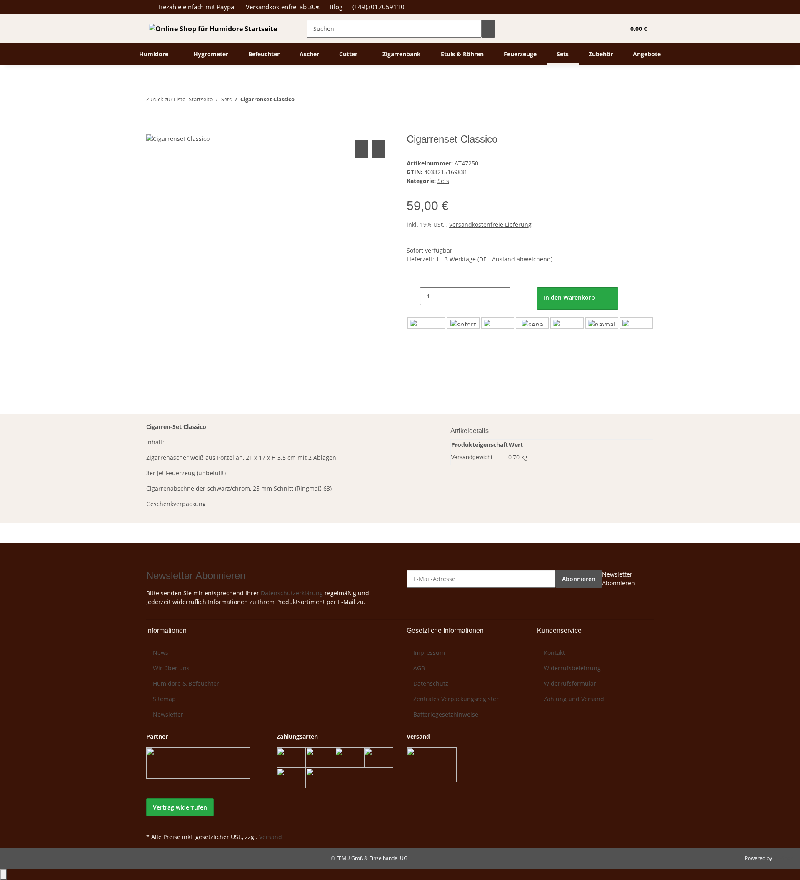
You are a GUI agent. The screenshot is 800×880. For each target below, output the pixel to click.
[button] (602, 28)
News (160, 653)
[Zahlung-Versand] (530, 323)
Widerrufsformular (570, 683)
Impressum (429, 653)
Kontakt (554, 653)
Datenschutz (430, 683)
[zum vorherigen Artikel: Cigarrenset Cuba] (301, 101)
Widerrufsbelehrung (572, 668)
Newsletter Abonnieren (618, 578)
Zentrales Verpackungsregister (456, 699)
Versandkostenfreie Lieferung (490, 224)
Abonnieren (578, 579)
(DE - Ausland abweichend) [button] (515, 259)
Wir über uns (171, 668)
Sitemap (164, 699)
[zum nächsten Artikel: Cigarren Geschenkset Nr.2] (316, 101)
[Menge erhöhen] (517, 296)
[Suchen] (488, 29)
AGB (419, 668)
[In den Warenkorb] (153, 128)
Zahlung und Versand (574, 699)
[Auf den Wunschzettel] (378, 149)
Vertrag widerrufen (180, 807)
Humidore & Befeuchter (186, 683)
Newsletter (168, 714)
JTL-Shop (783, 858)
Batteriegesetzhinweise (445, 714)
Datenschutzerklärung (292, 593)
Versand (270, 837)
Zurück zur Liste (165, 99)
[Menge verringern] (413, 296)
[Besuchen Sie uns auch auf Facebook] (153, 821)
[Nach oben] (3, 874)
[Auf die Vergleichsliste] (361, 149)
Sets (443, 181)
